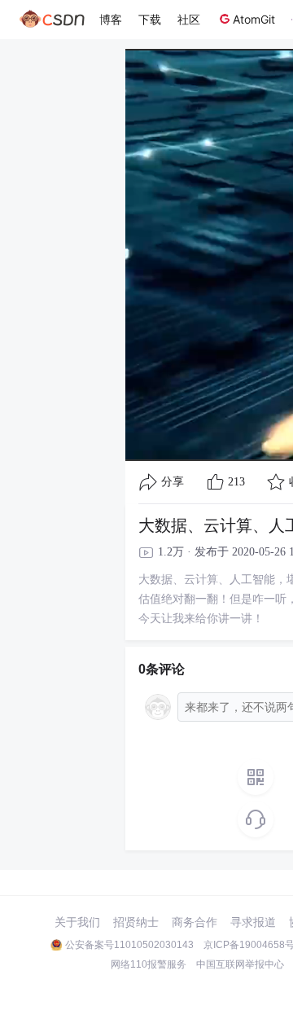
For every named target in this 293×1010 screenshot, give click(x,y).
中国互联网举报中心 (240, 964)
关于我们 (77, 922)
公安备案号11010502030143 (129, 945)
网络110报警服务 (148, 964)
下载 (149, 19)
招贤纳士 (136, 922)
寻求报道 (253, 922)
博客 (110, 19)
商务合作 (194, 922)
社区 (188, 19)
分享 (172, 482)
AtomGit (254, 19)
